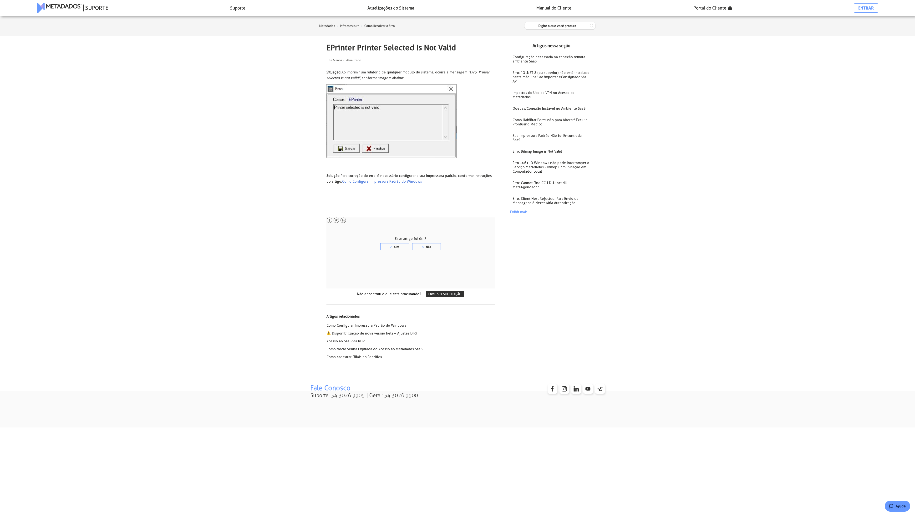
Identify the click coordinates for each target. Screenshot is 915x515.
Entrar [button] (866, 7)
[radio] (394, 246)
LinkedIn (343, 220)
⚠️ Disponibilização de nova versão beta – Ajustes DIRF (371, 333)
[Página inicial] (59, 8)
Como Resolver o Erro (379, 26)
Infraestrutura (349, 26)
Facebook (329, 220)
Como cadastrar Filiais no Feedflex (354, 357)
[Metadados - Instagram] (564, 389)
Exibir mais (519, 212)
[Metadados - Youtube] (588, 389)
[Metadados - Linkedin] (576, 389)
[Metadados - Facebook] (552, 389)
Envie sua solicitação (445, 294)
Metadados (327, 26)
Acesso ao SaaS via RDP (345, 341)
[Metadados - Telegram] (600, 389)
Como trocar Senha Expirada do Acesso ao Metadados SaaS (374, 349)
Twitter (336, 220)
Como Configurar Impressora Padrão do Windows (382, 181)
